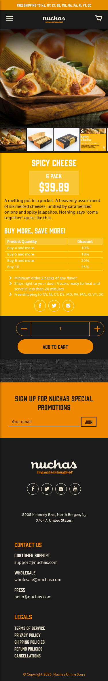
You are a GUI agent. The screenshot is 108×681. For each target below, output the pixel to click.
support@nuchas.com (36, 562)
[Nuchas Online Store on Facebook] (40, 306)
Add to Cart (55, 346)
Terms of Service (29, 627)
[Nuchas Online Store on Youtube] (75, 489)
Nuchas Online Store (69, 674)
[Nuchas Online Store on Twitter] (54, 306)
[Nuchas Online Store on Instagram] (68, 306)
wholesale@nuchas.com (37, 579)
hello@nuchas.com (33, 597)
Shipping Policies (29, 641)
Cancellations (27, 655)
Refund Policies (28, 648)
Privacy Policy (27, 634)
